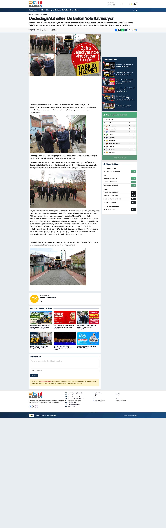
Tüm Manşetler (72, 402)
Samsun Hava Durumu (74, 395)
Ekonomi (118, 398)
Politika (58, 10)
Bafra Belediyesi (67, 10)
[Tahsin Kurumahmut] (34, 298)
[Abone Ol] (135, 30)
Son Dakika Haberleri (74, 404)
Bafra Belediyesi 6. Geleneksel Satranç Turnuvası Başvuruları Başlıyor (64, 327)
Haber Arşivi (71, 406)
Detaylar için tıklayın (119, 158)
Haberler (31, 14)
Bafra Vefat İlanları (100, 400)
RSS (32, 415)
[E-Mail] (41, 301)
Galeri (118, 397)
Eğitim (47, 10)
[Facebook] (30, 406)
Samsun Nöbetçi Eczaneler (75, 393)
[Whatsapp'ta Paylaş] (122, 30)
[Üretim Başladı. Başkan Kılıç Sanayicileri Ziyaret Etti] (41, 338)
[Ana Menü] (136, 10)
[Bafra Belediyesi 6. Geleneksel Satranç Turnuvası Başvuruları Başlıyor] (65, 317)
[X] (33, 406)
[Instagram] (36, 406)
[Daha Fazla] (125, 30)
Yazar (96, 398)
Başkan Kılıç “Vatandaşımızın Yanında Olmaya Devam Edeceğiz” (86, 327)
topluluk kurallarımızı (46, 381)
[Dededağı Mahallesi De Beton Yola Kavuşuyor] (65, 55)
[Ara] (134, 10)
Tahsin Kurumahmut (48, 298)
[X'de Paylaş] (119, 30)
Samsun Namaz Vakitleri (74, 397)
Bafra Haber (33, 10)
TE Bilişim (134, 415)
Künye (77, 10)
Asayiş (118, 395)
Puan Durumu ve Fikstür (74, 400)
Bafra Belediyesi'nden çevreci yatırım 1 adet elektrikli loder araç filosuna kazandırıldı (40, 327)
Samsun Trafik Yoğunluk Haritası (77, 398)
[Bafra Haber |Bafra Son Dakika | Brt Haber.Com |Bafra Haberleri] (35, 3)
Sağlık (41, 10)
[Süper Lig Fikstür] (135, 164)
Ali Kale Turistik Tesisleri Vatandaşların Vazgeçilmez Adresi (63, 348)
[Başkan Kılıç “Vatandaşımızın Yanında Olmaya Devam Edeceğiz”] (88, 317)
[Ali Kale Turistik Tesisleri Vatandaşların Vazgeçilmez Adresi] (65, 338)
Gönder (34, 375)
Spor (52, 10)
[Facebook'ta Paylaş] (116, 30)
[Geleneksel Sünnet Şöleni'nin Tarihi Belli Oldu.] (88, 338)
